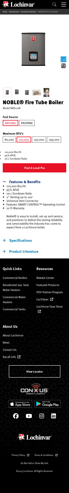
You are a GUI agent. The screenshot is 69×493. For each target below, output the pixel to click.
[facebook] (16, 417)
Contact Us (10, 349)
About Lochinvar (13, 335)
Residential (14, 11)
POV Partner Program (49, 292)
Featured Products (47, 285)
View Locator (34, 371)
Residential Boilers (28, 11)
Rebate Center (45, 278)
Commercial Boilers (15, 278)
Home (5, 11)
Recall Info (9, 357)
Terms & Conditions (44, 455)
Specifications (20, 240)
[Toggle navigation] (64, 4)
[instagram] (41, 417)
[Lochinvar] (18, 4)
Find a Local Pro (34, 168)
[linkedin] (53, 417)
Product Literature (23, 251)
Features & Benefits (24, 181)
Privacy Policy (19, 455)
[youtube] (29, 417)
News (6, 342)
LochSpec (42, 299)
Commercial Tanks (14, 309)
